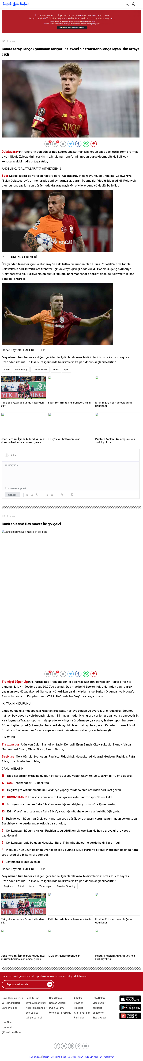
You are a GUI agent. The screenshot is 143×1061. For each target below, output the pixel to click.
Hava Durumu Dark (12, 997)
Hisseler (78, 1007)
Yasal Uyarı (109, 1056)
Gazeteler (98, 1012)
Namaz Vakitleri (58, 1002)
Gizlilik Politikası (58, 1056)
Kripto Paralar (82, 1012)
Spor (66, 369)
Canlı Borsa (55, 997)
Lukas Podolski (40, 369)
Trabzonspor (45, 886)
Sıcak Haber (99, 1017)
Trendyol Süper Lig (66, 886)
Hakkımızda (35, 1056)
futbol (7, 369)
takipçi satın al (34, 1017)
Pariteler (79, 1017)
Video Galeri (99, 1002)
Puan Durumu (56, 1007)
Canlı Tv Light (9, 1007)
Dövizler (78, 1002)
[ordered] (47, 495)
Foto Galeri (99, 997)
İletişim (45, 1056)
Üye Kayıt (7, 1027)
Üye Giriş (7, 1022)
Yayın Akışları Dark (36, 1002)
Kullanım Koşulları (93, 1056)
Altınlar (78, 997)
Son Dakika (32, 1012)
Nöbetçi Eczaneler (36, 1007)
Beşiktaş (8, 886)
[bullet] (52, 495)
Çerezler (72, 1056)
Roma (56, 369)
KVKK (80, 1056)
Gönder (12, 494)
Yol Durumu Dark (11, 1002)
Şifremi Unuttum (11, 1032)
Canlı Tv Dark (33, 997)
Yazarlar (97, 1007)
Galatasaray (21, 369)
